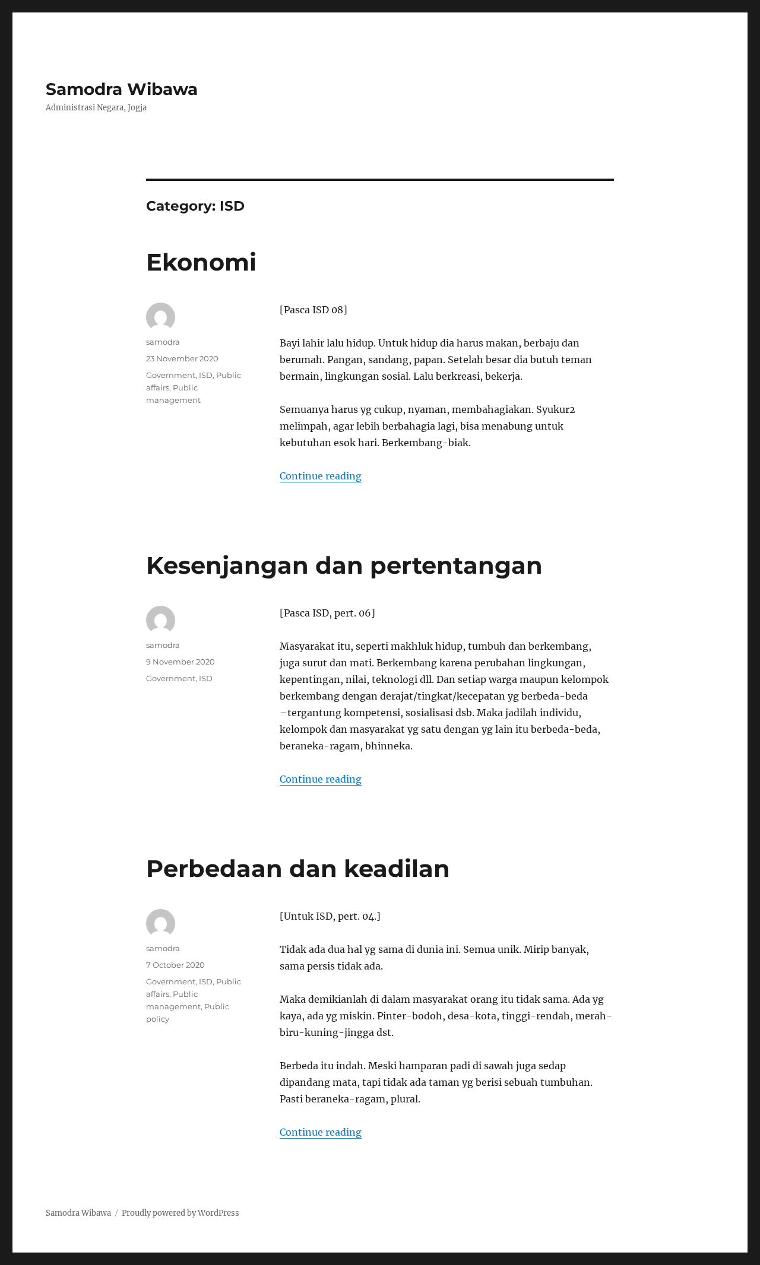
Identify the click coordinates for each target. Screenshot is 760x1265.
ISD (206, 375)
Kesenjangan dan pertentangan (344, 565)
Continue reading (321, 476)
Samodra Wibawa (122, 89)
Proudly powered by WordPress (180, 1213)
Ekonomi (201, 261)
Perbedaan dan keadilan (298, 868)
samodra (163, 342)
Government (170, 375)
